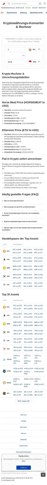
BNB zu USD (38, 266)
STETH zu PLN (27, 357)
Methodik (23, 439)
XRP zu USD (38, 275)
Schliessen (23, 467)
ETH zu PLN (28, 258)
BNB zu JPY (17, 269)
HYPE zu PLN (28, 368)
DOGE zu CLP (39, 384)
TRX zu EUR (17, 347)
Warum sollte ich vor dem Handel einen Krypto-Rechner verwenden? (22, 229)
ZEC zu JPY (17, 395)
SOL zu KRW (28, 286)
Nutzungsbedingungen (23, 452)
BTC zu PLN (28, 249)
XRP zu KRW (28, 278)
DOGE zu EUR (16, 380)
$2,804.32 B (20, 8)
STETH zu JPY (16, 362)
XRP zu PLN (28, 275)
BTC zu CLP (38, 253)
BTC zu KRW (28, 253)
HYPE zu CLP (39, 372)
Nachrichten (12, 13)
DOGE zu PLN (28, 379)
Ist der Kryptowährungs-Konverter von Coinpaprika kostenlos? (20, 214)
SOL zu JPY (17, 286)
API (2, 13)
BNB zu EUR (17, 266)
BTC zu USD (38, 249)
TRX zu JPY (17, 350)
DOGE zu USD (37, 380)
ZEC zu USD (38, 392)
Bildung (23, 13)
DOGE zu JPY (18, 384)
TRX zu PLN (28, 347)
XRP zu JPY (17, 278)
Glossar (23, 433)
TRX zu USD (38, 347)
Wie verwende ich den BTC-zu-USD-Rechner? (19, 207)
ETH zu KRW (28, 261)
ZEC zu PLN (28, 392)
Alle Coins (23, 427)
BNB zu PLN (28, 266)
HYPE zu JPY (17, 372)
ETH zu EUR (17, 258)
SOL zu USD (38, 283)
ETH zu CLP (38, 261)
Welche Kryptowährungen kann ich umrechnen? (20, 221)
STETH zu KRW (27, 362)
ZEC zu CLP (38, 395)
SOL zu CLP (38, 286)
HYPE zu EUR (18, 368)
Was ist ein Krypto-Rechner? (14, 201)
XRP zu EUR (17, 275)
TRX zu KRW (28, 350)
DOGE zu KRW (27, 385)
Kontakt (23, 421)
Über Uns (23, 415)
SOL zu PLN (28, 283)
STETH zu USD (37, 357)
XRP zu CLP (38, 278)
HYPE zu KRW (27, 373)
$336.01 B (42, 8)
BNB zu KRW (28, 269)
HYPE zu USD (39, 368)
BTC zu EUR (17, 249)
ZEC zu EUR (17, 392)
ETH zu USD (38, 258)
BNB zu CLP (38, 269)
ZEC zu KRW (28, 395)
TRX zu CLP (38, 350)
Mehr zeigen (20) (23, 401)
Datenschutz (23, 446)
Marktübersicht (36, 13)
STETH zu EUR (16, 357)
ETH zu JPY (17, 261)
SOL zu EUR (17, 283)
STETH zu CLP (37, 362)
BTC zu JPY (17, 253)
